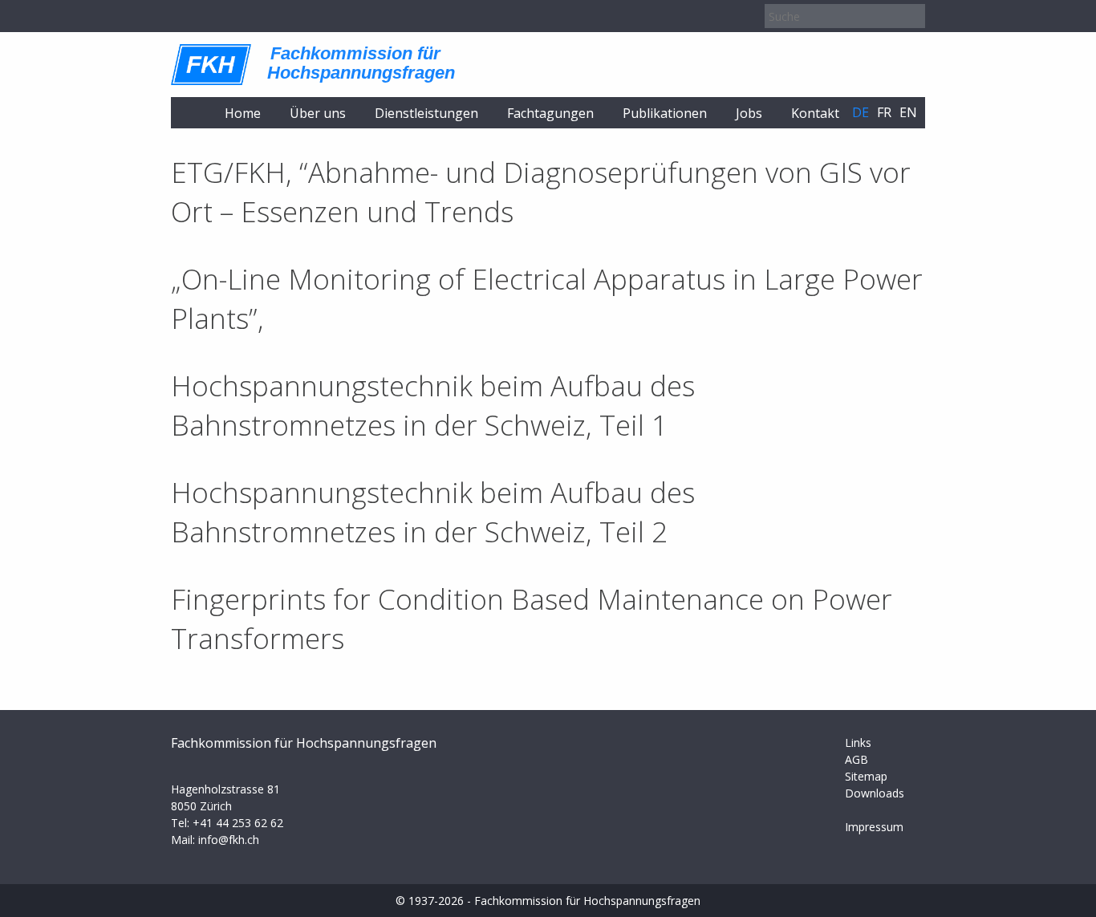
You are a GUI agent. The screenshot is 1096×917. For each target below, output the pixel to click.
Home (243, 113)
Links (858, 742)
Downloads (874, 793)
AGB (856, 759)
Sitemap (866, 776)
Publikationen (665, 113)
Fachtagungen (550, 113)
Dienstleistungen (426, 113)
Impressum (874, 826)
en (908, 112)
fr (884, 112)
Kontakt (815, 113)
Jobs (749, 113)
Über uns (318, 113)
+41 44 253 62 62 (238, 822)
